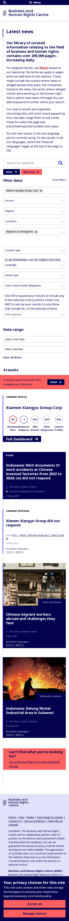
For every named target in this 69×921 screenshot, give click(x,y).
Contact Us (14, 821)
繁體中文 (20, 551)
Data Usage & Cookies (50, 817)
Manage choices (34, 913)
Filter (9, 172)
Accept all (34, 904)
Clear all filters (12, 357)
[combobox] (34, 250)
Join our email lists (34, 821)
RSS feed (29, 172)
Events (12, 817)
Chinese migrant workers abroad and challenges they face (30, 618)
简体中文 (10, 551)
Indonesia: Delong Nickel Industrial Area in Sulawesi (30, 710)
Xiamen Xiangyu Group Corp (34, 407)
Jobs (21, 817)
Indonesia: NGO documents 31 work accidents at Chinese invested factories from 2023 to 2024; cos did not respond (34, 471)
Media (30, 817)
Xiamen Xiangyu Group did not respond (33, 522)
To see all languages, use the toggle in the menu (33, 259)
